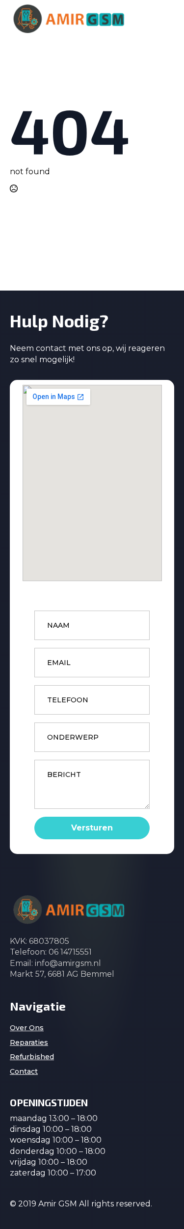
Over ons (27, 1027)
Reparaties (29, 1042)
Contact (24, 1071)
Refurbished (32, 1056)
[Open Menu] (166, 19)
